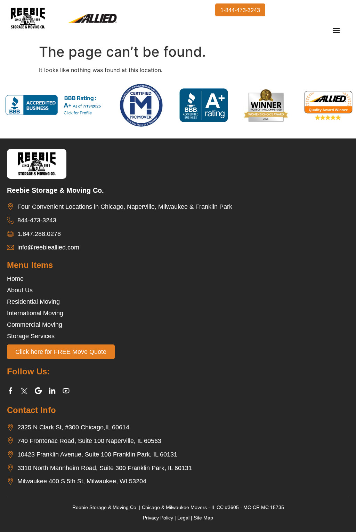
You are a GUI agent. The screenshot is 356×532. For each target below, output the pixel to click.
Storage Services (31, 336)
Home (15, 278)
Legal (183, 518)
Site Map (203, 518)
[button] (336, 30)
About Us (20, 290)
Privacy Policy (158, 518)
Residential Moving (33, 301)
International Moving (35, 313)
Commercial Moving (34, 324)
